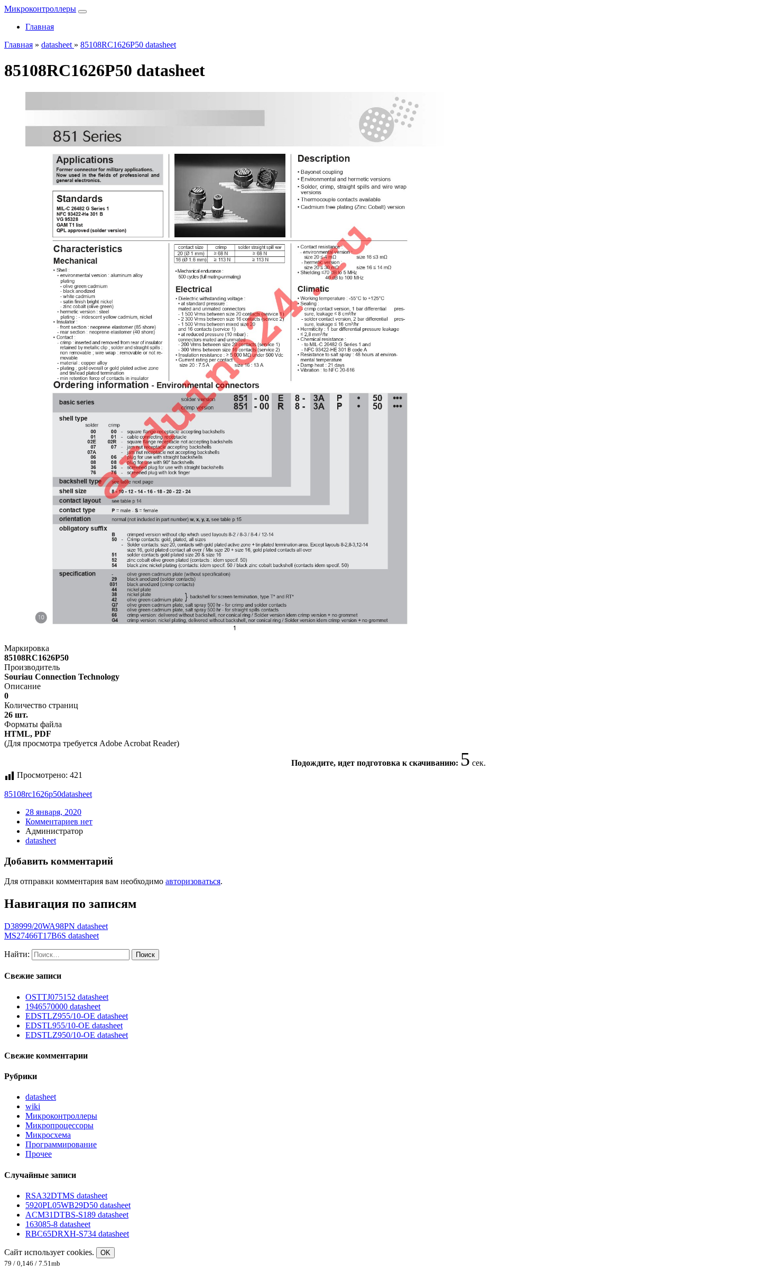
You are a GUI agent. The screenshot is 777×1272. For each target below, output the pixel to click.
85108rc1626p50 (32, 794)
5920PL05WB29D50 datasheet (78, 1205)
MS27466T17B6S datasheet (51, 935)
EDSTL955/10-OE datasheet (74, 1025)
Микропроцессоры (59, 1125)
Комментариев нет (58, 821)
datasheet (76, 794)
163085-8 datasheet (57, 1224)
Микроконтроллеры (40, 8)
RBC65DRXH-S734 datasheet (77, 1233)
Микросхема (48, 1134)
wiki (32, 1106)
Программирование (61, 1144)
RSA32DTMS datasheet (66, 1195)
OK (105, 1253)
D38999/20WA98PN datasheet (56, 926)
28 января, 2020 (53, 811)
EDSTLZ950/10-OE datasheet (76, 1034)
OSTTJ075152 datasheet (66, 996)
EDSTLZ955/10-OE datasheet (76, 1015)
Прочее (38, 1153)
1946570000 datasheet (62, 1006)
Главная (39, 26)
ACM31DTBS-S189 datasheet (76, 1214)
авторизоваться (192, 881)
